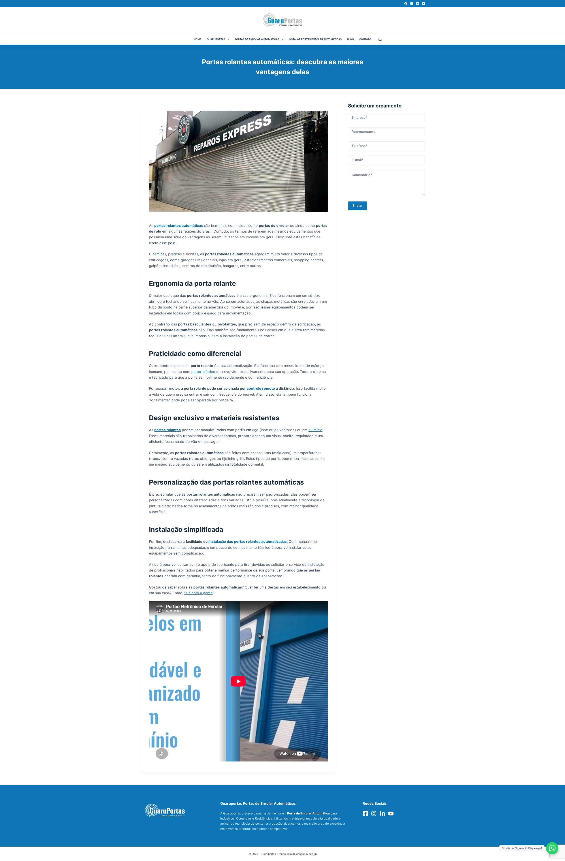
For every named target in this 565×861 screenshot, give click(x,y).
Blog (350, 39)
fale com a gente (198, 593)
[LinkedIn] (417, 3)
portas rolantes (167, 430)
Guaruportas (216, 39)
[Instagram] (411, 3)
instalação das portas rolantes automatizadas (248, 541)
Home (197, 39)
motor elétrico (203, 371)
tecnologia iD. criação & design (298, 853)
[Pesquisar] (380, 39)
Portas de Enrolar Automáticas (257, 39)
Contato (365, 39)
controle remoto (261, 388)
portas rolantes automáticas (178, 225)
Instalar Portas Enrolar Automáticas (315, 39)
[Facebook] (405, 3)
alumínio (315, 430)
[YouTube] (423, 3)
